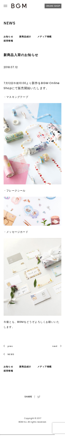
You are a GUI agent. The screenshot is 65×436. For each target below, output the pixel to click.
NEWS (10, 354)
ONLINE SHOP (53, 5)
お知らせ (8, 36)
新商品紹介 (25, 36)
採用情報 (8, 40)
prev (10, 346)
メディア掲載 (44, 36)
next (54, 346)
